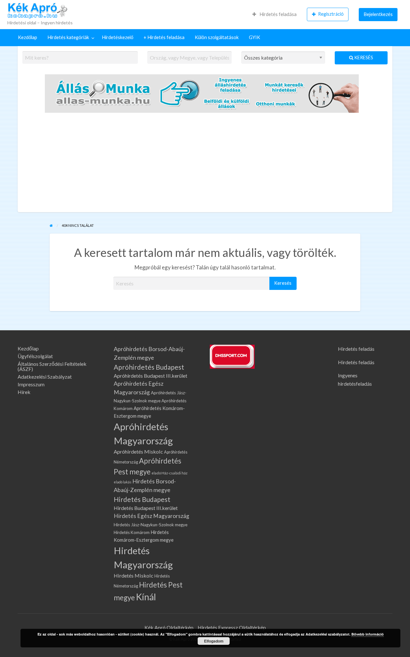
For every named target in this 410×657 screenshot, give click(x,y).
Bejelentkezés (378, 14)
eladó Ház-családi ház (169, 473)
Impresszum (31, 384)
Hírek (24, 392)
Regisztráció (331, 14)
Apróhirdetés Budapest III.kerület (150, 376)
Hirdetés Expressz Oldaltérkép (232, 627)
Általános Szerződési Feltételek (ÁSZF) (52, 366)
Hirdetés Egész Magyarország (151, 516)
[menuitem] (274, 14)
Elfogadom (214, 641)
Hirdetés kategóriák (68, 37)
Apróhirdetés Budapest (149, 367)
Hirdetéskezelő (117, 37)
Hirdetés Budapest (142, 499)
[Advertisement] (205, 164)
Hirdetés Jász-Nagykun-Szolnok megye (150, 524)
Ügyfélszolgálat (35, 356)
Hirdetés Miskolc (133, 575)
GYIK (254, 37)
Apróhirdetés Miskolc (138, 451)
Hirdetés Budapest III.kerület (146, 508)
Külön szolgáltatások (217, 37)
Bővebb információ (367, 634)
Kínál (146, 596)
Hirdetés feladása (277, 14)
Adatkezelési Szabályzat (45, 376)
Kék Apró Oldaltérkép (168, 627)
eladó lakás (122, 482)
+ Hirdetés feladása (164, 37)
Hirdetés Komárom (132, 532)
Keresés (363, 57)
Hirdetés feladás (356, 349)
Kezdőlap (27, 37)
